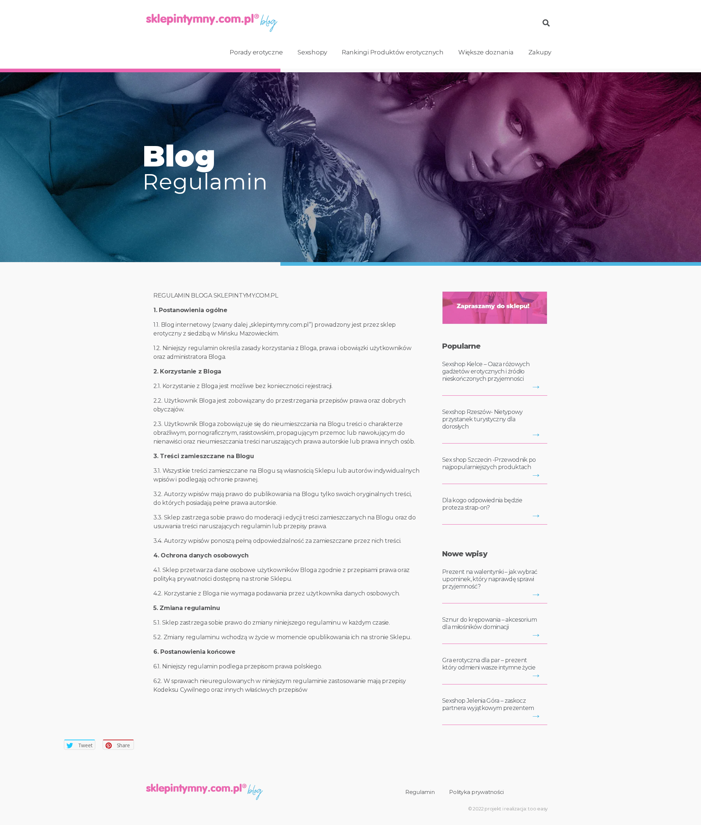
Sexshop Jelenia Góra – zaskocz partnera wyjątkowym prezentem (488, 704)
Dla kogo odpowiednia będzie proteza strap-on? (482, 504)
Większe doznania (486, 52)
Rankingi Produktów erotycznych (393, 52)
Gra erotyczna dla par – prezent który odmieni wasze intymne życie (488, 664)
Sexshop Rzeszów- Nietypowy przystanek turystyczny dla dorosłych (482, 419)
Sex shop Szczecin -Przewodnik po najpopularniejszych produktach (489, 463)
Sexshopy (312, 52)
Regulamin (420, 791)
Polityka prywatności (476, 791)
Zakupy (539, 52)
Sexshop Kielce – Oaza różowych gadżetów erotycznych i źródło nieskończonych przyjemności (485, 371)
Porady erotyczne (256, 52)
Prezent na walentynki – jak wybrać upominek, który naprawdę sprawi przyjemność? (489, 579)
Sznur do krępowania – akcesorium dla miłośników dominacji (489, 623)
